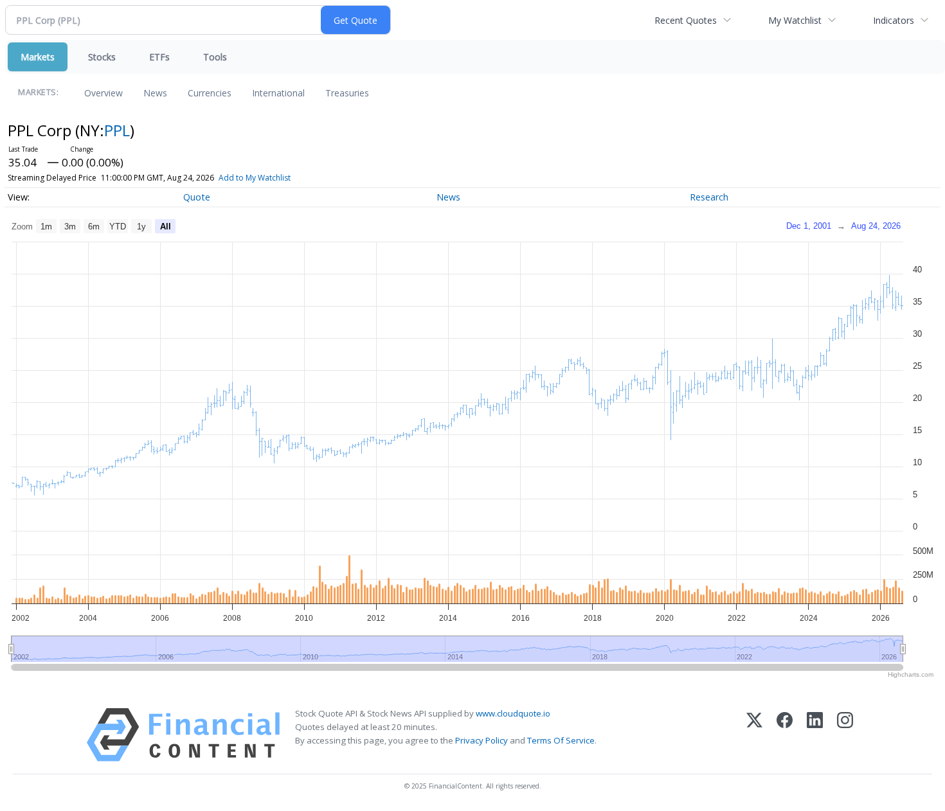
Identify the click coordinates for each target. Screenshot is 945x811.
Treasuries (347, 93)
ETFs (159, 57)
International (278, 93)
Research (709, 197)
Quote (196, 197)
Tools (215, 57)
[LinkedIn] (815, 735)
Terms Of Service (561, 740)
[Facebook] (784, 735)
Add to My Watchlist (255, 177)
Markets (38, 57)
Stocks (102, 57)
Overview (103, 93)
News (155, 93)
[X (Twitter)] (754, 735)
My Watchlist (795, 20)
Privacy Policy (481, 740)
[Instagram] (845, 735)
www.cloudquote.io (513, 713)
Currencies (209, 93)
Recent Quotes (685, 20)
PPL (117, 130)
